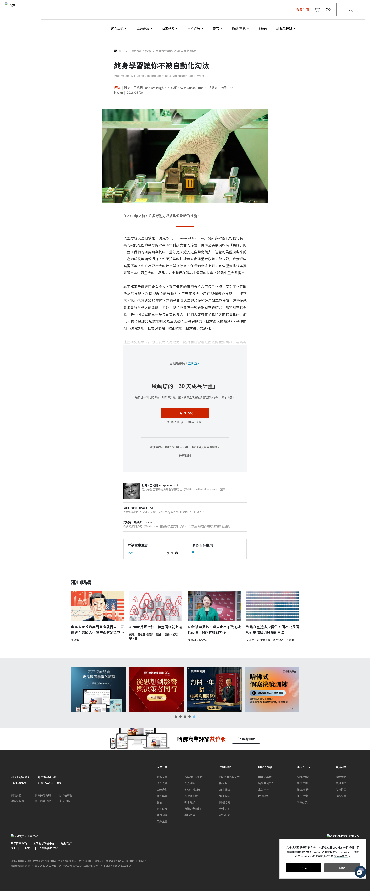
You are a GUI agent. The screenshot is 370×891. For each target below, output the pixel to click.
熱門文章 (162, 783)
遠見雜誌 (66, 843)
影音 (159, 802)
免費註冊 (185, 455)
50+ (13, 848)
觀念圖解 (162, 815)
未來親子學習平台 (44, 843)
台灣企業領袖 (192, 808)
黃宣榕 (202, 640)
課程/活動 (303, 777)
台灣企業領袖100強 (49, 783)
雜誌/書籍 (303, 789)
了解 (303, 867)
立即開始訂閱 (246, 738)
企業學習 (263, 789)
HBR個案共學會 (20, 777)
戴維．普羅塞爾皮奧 (141, 634)
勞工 (194, 552)
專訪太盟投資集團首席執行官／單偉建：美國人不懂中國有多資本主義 (97, 629)
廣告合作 (64, 801)
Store (263, 28)
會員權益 (341, 789)
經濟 (117, 87)
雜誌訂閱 (302, 783)
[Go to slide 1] (176, 716)
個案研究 (162, 808)
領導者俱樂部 (266, 783)
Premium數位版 (229, 777)
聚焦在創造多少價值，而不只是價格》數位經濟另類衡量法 (272, 629)
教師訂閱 (224, 815)
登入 (329, 9)
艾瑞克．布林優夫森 (258, 640)
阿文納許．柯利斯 (284, 640)
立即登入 (194, 363)
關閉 (342, 867)
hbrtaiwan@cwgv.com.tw (118, 865)
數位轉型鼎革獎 (47, 777)
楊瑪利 (192, 640)
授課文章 (341, 796)
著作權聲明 (65, 795)
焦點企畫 (162, 821)
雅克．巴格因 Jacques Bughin (145, 87)
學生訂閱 (224, 808)
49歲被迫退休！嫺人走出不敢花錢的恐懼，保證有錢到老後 (214, 629)
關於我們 (16, 795)
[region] (185, 689)
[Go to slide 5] (194, 716)
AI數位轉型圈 (19, 783)
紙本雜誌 (224, 789)
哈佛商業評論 (19, 843)
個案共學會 (265, 777)
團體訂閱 (224, 802)
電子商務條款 (43, 801)
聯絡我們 (341, 777)
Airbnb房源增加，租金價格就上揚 (155, 626)
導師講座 (189, 815)
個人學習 (162, 796)
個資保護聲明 (43, 795)
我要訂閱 (302, 9)
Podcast (263, 796)
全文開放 (189, 783)
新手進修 (189, 802)
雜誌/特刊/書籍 (193, 777)
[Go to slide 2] (180, 716)
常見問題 (341, 783)
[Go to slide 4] (189, 716)
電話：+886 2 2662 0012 (38, 865)
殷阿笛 (75, 640)
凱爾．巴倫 (163, 634)
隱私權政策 (17, 801)
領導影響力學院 (48, 848)
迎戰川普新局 (192, 789)
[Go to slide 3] (185, 716)
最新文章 (162, 777)
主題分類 (162, 789)
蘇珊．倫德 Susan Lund (187, 87)
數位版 (223, 783)
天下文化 (27, 848)
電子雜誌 (224, 796)
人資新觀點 (191, 796)
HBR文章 (302, 796)
